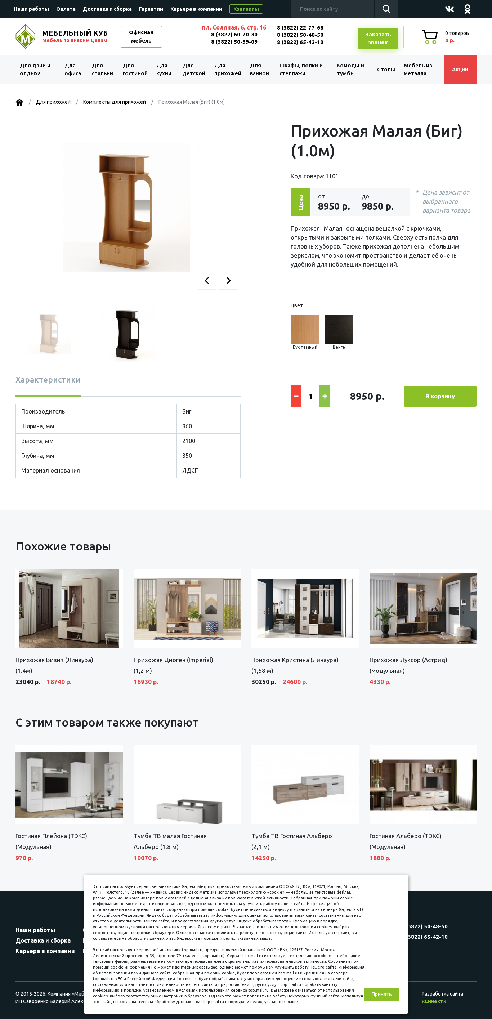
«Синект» (434, 1001)
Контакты (246, 9)
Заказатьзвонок (378, 38)
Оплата (66, 9)
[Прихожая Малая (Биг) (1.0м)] (128, 208)
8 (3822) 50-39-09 (234, 42)
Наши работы (31, 9)
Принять (382, 994)
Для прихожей (227, 69)
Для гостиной (135, 69)
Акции (460, 69)
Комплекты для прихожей (114, 102)
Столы (386, 69)
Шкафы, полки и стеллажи (301, 69)
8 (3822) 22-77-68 (300, 27)
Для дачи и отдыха (35, 69)
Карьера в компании (196, 9)
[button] (207, 281)
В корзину (440, 396)
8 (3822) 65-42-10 (300, 42)
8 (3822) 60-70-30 (234, 34)
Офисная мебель (141, 36)
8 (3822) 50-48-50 (300, 35)
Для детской (194, 69)
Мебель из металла (418, 69)
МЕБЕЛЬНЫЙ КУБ (75, 36)
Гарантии (151, 9)
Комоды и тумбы (350, 69)
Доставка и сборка (107, 9)
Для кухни (163, 69)
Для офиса (72, 69)
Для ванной (259, 69)
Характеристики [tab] (48, 379)
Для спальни (102, 69)
